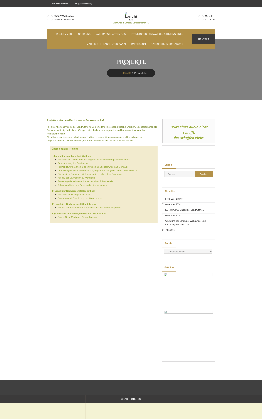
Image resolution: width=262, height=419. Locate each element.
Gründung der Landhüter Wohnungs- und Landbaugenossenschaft (185, 223)
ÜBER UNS (84, 34)
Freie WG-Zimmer (174, 198)
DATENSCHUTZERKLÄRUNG (167, 44)
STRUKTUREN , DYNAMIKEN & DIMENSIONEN (157, 34)
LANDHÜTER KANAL (115, 44)
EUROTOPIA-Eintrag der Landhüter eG (184, 210)
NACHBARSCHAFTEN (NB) (111, 34)
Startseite (126, 73)
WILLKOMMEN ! (64, 34)
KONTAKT (203, 39)
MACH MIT (93, 44)
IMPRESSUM (138, 44)
